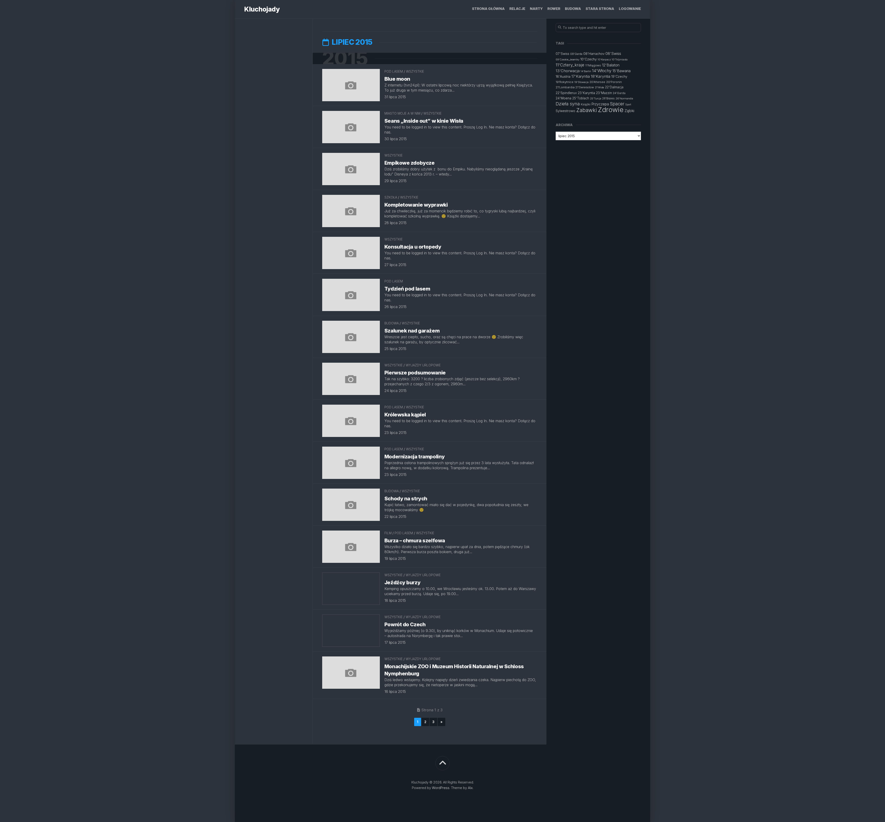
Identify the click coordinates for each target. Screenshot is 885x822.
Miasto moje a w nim (402, 113)
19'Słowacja (581, 82)
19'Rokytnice (564, 82)
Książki (585, 104)
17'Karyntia (580, 76)
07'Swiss (562, 54)
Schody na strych (405, 499)
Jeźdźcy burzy (402, 582)
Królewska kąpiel (405, 415)
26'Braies (608, 98)
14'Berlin (586, 71)
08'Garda (576, 54)
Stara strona (600, 8)
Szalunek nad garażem (412, 331)
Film (388, 533)
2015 (345, 58)
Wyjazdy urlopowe (423, 365)
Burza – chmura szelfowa (414, 540)
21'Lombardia (565, 87)
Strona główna (488, 8)
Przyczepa (600, 104)
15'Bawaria (621, 70)
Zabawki (586, 110)
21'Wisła (599, 87)
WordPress (440, 788)
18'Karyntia (600, 76)
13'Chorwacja (568, 70)
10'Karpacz (604, 59)
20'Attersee (597, 82)
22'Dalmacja (614, 87)
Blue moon (397, 79)
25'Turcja (595, 98)
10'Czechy (588, 59)
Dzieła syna (568, 104)
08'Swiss (613, 53)
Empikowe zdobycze (409, 163)
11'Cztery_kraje (570, 64)
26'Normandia (624, 98)
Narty (536, 8)
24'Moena (563, 98)
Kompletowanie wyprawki (416, 205)
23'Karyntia (586, 93)
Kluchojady (262, 9)
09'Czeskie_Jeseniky (567, 59)
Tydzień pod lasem (407, 289)
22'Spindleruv (566, 93)
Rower (553, 8)
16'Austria (563, 76)
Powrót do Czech (404, 624)
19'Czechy (619, 76)
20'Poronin (614, 82)
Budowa (573, 8)
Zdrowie (611, 110)
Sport (628, 104)
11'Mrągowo (593, 65)
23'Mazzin (604, 93)
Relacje (517, 8)
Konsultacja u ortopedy (412, 247)
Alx (470, 788)
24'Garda (619, 93)
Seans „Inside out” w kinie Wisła (423, 121)
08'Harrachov (594, 54)
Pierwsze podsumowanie (415, 373)
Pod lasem (393, 71)
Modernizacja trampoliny (414, 457)
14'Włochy (601, 70)
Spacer (617, 104)
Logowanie (630, 8)
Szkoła (390, 197)
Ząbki (629, 110)
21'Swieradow (584, 87)
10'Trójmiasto (620, 59)
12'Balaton (611, 65)
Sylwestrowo (565, 111)
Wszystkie (415, 71)
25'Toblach (580, 98)
